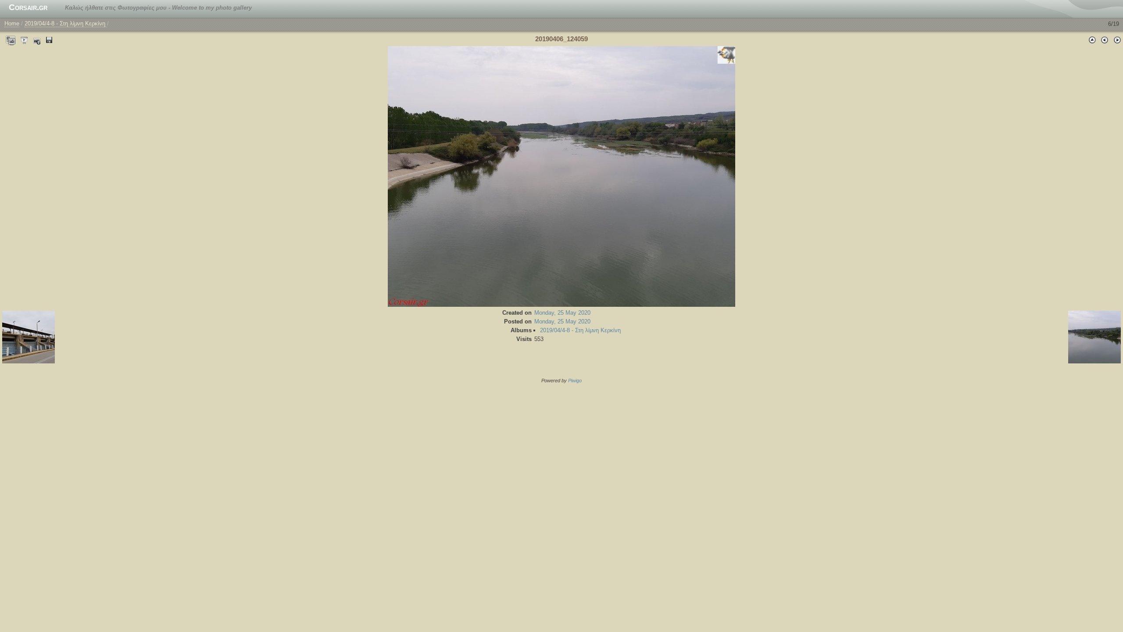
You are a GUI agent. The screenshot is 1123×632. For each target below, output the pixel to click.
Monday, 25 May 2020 (562, 312)
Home (11, 23)
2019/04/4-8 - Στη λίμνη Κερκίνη (66, 23)
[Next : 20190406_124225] (1117, 39)
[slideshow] (24, 39)
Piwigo (575, 380)
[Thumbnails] (1092, 39)
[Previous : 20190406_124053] (1104, 39)
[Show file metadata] (37, 39)
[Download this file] (49, 39)
